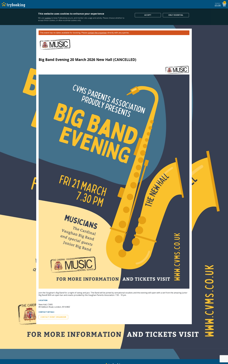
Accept (147, 15)
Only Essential (175, 15)
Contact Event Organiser (53, 317)
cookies (48, 18)
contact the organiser (97, 33)
